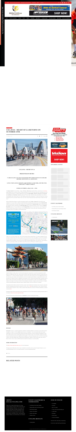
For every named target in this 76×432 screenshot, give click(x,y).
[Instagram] (62, 3)
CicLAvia (8, 353)
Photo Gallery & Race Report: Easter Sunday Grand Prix (21, 34)
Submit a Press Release (33, 411)
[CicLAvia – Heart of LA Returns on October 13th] (26, 152)
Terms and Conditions (55, 417)
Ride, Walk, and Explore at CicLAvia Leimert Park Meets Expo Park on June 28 (26, 377)
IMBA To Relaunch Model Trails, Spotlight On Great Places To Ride (24, 60)
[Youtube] (66, 3)
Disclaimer (54, 413)
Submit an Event (32, 415)
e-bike (30, 286)
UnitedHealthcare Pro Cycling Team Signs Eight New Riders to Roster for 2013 (27, 21)
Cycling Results (54, 217)
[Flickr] (60, 3)
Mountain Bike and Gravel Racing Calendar (59, 208)
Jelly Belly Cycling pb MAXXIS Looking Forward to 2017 (21, 113)
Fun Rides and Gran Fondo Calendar (58, 206)
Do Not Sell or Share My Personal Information (58, 423)
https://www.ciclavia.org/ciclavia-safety (17, 292)
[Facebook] (59, 3)
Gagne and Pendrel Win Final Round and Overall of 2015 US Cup (23, 47)
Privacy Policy (54, 415)
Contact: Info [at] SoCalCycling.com (58, 409)
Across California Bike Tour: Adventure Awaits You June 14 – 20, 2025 (24, 73)
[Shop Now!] (59, 155)
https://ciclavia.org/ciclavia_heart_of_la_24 (15, 345)
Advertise (53, 405)
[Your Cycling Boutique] (59, 237)
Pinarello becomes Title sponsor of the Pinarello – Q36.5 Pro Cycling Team (26, 100)
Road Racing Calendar (55, 210)
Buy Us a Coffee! (55, 407)
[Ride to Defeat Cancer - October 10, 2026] (49, 7)
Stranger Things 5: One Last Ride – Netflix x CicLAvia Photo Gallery (26, 392)
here (11, 288)
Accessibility (54, 403)
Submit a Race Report (33, 413)
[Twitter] (64, 3)
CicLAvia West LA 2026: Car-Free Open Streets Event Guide (12, 392)
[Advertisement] (59, 248)
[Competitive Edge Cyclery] (59, 226)
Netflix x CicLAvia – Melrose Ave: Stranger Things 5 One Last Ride (40, 394)
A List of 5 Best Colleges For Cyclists (16, 87)
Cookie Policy (54, 411)
